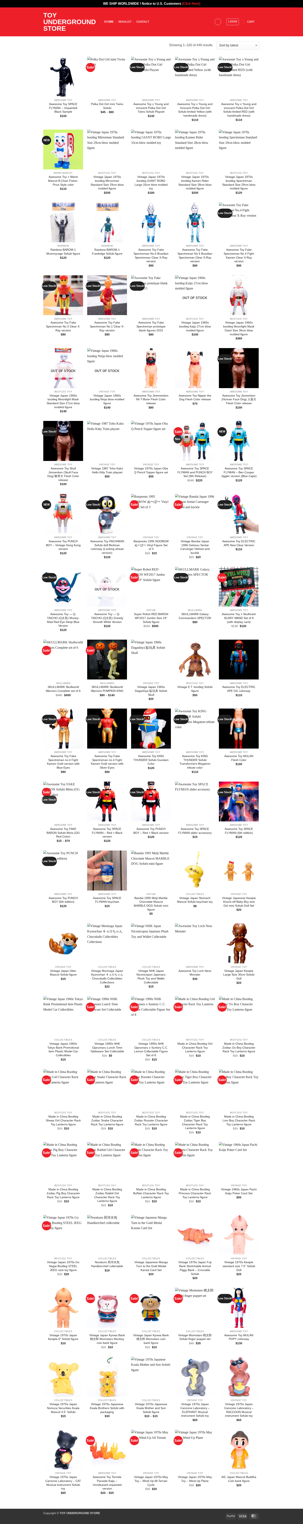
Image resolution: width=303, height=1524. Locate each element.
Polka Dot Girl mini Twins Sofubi (107, 106)
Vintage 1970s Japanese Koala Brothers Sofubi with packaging (107, 1407)
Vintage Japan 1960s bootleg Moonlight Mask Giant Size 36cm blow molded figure (238, 328)
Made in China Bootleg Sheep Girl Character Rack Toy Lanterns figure (63, 1120)
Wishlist (125, 21)
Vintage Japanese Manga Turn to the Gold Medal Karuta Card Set (151, 1266)
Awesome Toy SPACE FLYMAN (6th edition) (239, 830)
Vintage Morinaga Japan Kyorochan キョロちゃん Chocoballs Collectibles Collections (107, 976)
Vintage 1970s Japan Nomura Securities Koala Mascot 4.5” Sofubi (63, 1407)
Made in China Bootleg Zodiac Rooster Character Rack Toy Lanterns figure (151, 1120)
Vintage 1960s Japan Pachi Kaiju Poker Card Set (239, 1191)
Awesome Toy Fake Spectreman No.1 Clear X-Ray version (107, 326)
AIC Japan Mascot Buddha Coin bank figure (238, 1479)
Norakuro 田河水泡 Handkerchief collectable (107, 1264)
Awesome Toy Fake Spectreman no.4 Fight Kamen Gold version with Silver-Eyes (107, 761)
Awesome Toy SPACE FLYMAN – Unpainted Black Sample (63, 107)
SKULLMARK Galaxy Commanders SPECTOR (195, 616)
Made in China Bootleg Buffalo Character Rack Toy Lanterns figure (151, 1193)
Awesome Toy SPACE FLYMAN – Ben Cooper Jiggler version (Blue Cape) (239, 472)
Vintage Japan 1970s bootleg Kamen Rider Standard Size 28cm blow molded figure (194, 182)
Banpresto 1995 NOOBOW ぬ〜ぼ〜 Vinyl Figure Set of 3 (151, 545)
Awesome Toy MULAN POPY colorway (238, 1337)
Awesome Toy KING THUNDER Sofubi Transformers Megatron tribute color (195, 761)
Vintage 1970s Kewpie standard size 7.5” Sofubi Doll (239, 1266)
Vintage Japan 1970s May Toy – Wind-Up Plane (195, 1479)
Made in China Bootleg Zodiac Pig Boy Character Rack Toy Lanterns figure (63, 1193)
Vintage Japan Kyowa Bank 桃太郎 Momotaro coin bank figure (151, 1339)
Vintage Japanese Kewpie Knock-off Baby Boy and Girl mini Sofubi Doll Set (239, 901)
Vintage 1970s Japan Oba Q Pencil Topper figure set (151, 470)
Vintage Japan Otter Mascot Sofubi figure (63, 972)
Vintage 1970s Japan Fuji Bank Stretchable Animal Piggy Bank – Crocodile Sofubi (194, 1268)
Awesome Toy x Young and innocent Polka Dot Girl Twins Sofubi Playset (151, 107)
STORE (109, 21)
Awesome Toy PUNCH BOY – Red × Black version (151, 830)
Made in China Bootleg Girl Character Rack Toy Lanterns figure (195, 1047)
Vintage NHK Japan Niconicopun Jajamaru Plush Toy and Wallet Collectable (151, 976)
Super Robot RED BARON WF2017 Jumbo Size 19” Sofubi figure (151, 617)
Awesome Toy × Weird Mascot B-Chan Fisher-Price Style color (63, 180)
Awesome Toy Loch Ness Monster (195, 972)
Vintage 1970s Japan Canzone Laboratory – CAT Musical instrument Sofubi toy (63, 1482)
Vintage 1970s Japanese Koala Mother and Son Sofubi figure (151, 1407)
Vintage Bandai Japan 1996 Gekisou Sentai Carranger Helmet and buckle (195, 547)
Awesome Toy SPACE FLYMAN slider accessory (195, 830)
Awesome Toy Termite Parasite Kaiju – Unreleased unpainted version (107, 1482)
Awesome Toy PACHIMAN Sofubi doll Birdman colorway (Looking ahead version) (107, 547)
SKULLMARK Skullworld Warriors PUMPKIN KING (107, 688)
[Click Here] (191, 3)
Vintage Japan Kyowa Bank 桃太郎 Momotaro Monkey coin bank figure (107, 1339)
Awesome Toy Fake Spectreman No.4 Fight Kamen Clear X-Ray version (239, 255)
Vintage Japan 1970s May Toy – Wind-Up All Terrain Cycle (151, 1480)
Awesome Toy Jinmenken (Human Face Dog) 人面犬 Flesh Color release (239, 399)
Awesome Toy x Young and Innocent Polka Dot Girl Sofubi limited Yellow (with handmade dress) (195, 109)
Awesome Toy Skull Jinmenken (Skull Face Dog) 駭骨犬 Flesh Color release (63, 474)
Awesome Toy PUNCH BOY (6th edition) (63, 900)
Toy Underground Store (69, 22)
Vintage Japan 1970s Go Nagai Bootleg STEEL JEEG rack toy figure (63, 1266)
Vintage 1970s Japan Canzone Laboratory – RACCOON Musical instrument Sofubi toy (239, 1409)
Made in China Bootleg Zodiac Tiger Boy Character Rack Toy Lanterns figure (195, 1122)
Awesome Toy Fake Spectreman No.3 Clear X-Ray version (63, 326)
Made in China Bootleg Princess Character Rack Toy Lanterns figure (195, 1193)
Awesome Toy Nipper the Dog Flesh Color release (195, 397)
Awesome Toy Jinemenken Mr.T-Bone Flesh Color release (151, 399)
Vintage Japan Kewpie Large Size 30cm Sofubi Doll (238, 974)
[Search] (218, 22)
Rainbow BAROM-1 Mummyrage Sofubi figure (63, 251)
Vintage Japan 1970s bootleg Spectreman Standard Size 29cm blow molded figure (238, 182)
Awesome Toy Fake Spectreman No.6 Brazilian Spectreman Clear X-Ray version (151, 255)
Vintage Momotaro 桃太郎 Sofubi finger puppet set (195, 1337)
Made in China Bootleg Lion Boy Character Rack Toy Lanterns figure (239, 1120)
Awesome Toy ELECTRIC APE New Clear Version (238, 543)
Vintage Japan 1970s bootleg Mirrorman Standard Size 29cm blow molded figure (107, 182)
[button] (232, 22)
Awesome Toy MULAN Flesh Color (238, 758)
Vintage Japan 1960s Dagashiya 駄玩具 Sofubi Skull (151, 690)
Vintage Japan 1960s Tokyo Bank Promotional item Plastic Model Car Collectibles (63, 1049)
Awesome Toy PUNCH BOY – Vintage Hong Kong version (63, 545)
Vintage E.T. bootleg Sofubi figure (195, 688)
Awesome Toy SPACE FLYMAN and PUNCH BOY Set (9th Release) (195, 472)
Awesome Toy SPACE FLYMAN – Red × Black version (107, 832)
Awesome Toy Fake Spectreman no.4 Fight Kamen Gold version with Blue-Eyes (63, 761)
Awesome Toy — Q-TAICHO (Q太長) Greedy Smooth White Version (107, 617)
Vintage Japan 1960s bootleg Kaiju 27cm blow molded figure (195, 326)
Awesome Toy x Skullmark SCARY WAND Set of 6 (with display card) (239, 617)
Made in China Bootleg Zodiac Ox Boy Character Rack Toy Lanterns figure (238, 1047)
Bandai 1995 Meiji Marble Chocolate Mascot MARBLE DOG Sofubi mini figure (151, 903)
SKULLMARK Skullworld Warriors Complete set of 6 (63, 688)
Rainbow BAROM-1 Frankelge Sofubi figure (107, 251)
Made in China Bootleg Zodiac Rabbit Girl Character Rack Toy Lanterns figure (107, 1195)
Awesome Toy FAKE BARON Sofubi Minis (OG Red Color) (63, 832)
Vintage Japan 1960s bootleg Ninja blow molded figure (107, 399)
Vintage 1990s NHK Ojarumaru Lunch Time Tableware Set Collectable (107, 1047)
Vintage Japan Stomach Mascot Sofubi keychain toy (195, 900)
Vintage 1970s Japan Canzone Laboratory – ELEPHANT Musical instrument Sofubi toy (195, 1409)
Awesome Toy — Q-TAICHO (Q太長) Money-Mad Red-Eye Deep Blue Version (63, 619)
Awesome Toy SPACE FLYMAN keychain (107, 900)
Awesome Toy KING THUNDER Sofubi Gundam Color (151, 759)
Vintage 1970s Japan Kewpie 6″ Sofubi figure (63, 1337)
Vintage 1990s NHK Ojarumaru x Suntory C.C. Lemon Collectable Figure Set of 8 (151, 1049)
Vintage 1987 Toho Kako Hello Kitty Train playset (107, 470)
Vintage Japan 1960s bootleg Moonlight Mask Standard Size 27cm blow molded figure (63, 401)
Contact (142, 21)
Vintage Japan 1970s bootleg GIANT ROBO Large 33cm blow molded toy (151, 182)
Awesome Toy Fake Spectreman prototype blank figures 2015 (151, 326)
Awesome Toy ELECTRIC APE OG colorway (238, 688)
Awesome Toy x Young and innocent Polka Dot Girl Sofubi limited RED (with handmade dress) (238, 109)
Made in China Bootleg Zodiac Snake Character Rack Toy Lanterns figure (107, 1120)
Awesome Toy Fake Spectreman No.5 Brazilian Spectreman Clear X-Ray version (194, 255)
